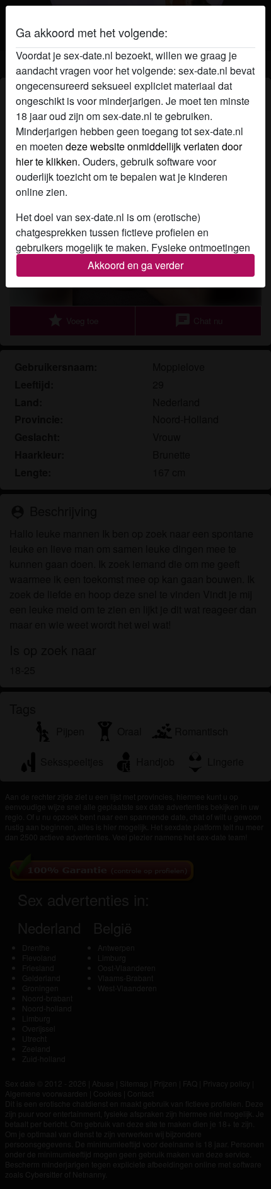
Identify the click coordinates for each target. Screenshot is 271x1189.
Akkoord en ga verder (135, 265)
